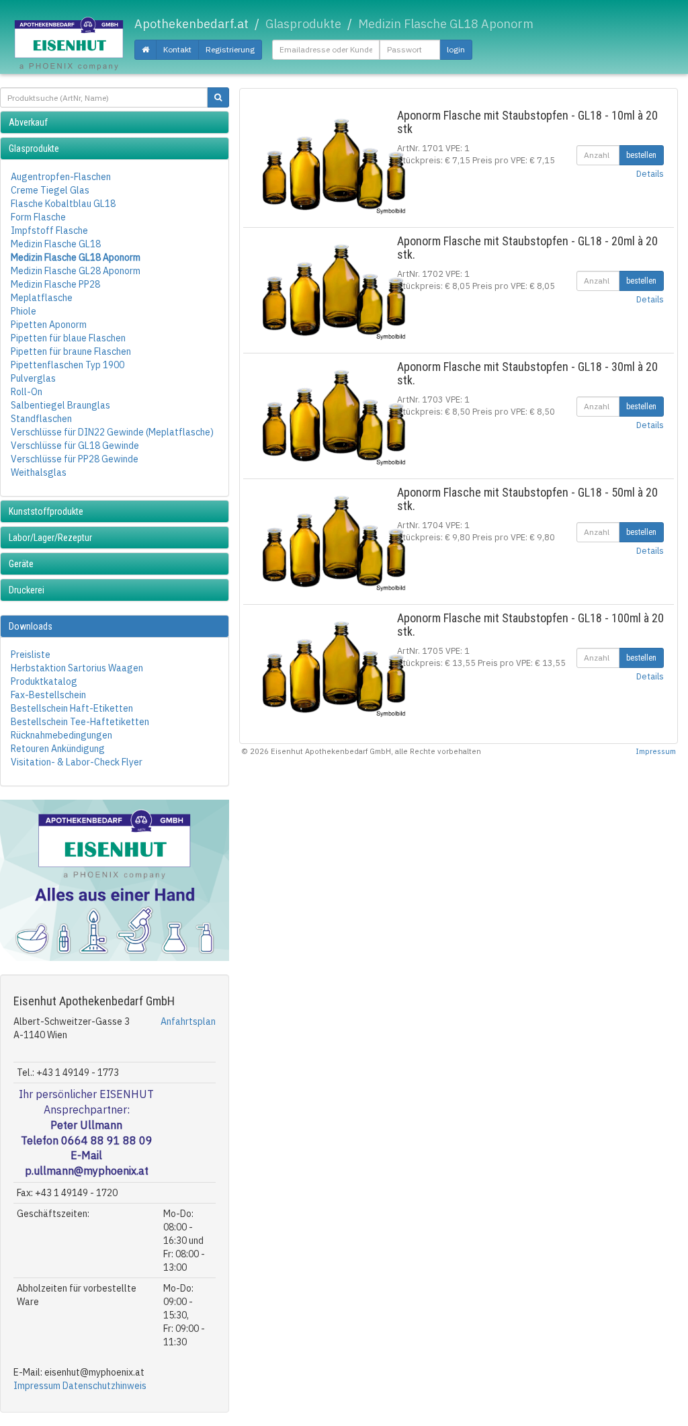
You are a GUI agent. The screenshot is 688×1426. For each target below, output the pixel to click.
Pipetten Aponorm (49, 325)
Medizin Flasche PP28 (55, 284)
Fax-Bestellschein (48, 695)
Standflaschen (41, 419)
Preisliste (30, 654)
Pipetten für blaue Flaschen (68, 338)
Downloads (30, 626)
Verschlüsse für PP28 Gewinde (74, 459)
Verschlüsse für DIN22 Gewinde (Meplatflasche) (112, 432)
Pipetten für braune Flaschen (71, 351)
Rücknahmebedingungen (61, 735)
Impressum (36, 1386)
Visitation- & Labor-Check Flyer (76, 762)
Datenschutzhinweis (104, 1386)
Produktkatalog (44, 681)
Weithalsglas (39, 472)
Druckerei (26, 590)
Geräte (21, 563)
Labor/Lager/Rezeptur (50, 537)
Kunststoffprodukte (46, 511)
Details (650, 173)
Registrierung (230, 49)
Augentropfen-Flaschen (61, 177)
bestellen (641, 155)
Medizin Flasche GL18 (56, 244)
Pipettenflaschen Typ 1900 (67, 365)
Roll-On (26, 392)
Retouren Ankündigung (58, 749)
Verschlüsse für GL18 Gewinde (75, 445)
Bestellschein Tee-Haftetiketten (80, 722)
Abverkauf (28, 122)
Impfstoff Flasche (49, 230)
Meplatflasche (42, 298)
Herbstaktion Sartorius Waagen (77, 668)
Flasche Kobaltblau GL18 (63, 204)
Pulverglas (33, 378)
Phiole (23, 311)
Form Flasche (38, 217)
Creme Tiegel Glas (50, 190)
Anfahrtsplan (188, 1021)
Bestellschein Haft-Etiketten (72, 708)
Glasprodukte (34, 148)
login (456, 49)
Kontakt (177, 49)
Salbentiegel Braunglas (60, 405)
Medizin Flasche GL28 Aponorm (75, 271)
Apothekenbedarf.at (191, 24)
